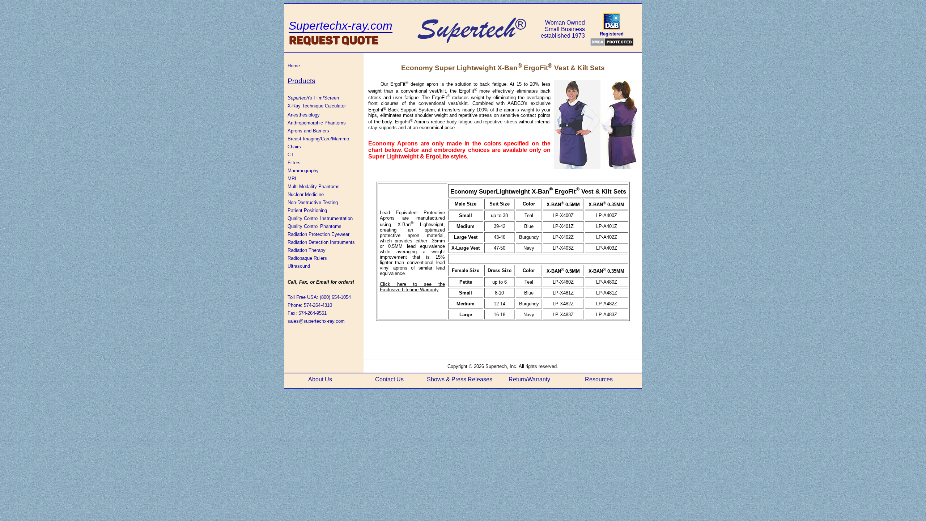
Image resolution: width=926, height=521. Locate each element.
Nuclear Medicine (306, 194)
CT (291, 154)
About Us (320, 379)
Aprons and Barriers (308, 131)
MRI (292, 178)
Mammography (303, 170)
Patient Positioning (307, 210)
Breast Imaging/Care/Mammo (318, 138)
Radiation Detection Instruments (321, 242)
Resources (599, 379)
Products (301, 81)
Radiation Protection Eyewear (318, 234)
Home (294, 65)
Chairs (294, 146)
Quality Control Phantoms (314, 226)
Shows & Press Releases (459, 379)
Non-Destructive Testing (313, 202)
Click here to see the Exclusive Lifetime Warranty (412, 286)
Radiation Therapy (307, 250)
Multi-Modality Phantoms (314, 186)
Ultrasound (299, 266)
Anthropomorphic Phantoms (317, 123)
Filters (294, 162)
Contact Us (389, 379)
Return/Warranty (529, 379)
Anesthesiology (304, 115)
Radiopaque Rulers (307, 258)
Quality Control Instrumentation (320, 218)
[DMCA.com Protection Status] (612, 42)
